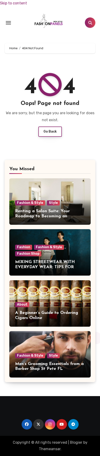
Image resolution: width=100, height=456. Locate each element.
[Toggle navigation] (8, 23)
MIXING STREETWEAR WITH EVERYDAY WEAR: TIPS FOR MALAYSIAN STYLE (45, 267)
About (22, 304)
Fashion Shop (28, 254)
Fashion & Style (30, 203)
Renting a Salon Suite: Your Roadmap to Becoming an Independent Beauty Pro (42, 216)
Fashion (23, 247)
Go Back (50, 132)
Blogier (76, 442)
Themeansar (49, 449)
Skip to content (13, 3)
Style (53, 203)
